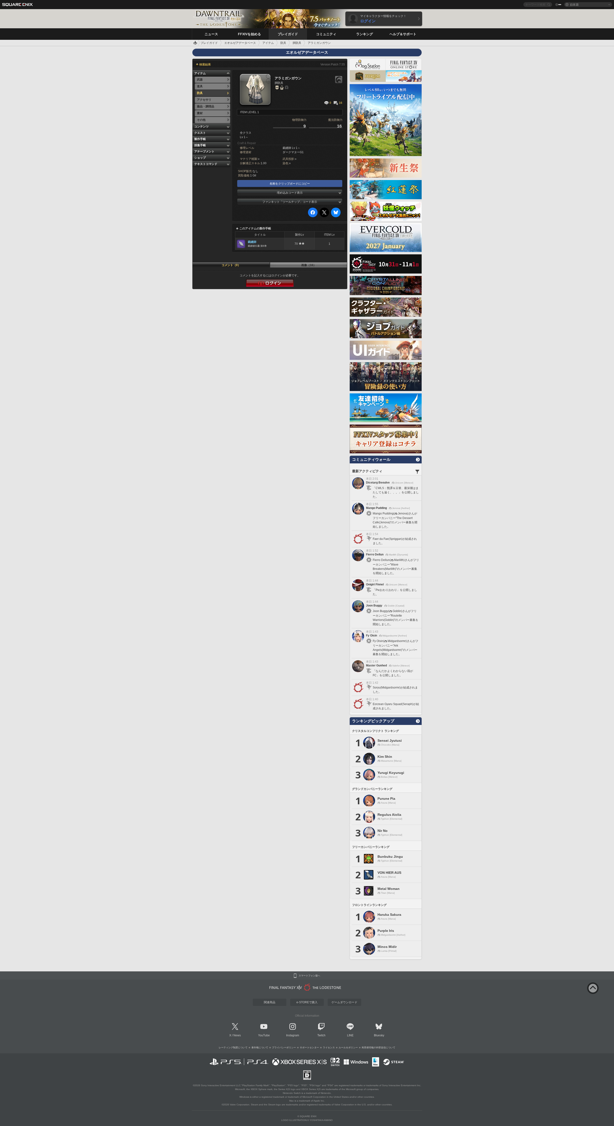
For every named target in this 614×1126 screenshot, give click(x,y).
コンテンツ (201, 126)
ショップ (200, 157)
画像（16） (308, 265)
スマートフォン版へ (309, 975)
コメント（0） (231, 265)
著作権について (259, 1047)
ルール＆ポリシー (348, 1047)
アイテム (200, 73)
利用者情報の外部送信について (378, 1047)
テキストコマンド (205, 164)
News (237, 1035)
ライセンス (329, 1047)
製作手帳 (200, 139)
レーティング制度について (233, 1047)
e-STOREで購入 (307, 1002)
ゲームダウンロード (344, 1002)
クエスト (200, 132)
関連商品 (269, 1002)
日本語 (574, 4)
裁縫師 (252, 242)
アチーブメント (204, 151)
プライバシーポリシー (284, 1047)
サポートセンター (309, 1047)
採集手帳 (200, 145)
